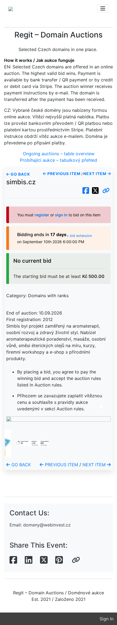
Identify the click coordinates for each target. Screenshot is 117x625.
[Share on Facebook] (13, 560)
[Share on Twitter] (44, 560)
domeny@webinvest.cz (47, 525)
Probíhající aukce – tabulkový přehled (58, 160)
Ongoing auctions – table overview (58, 153)
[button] (106, 190)
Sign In (106, 618)
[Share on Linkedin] (28, 560)
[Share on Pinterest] (59, 560)
